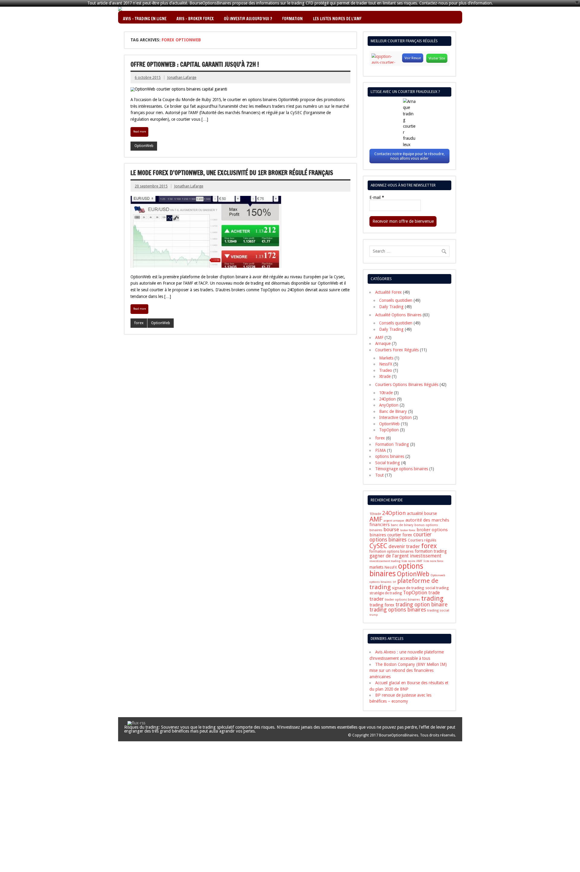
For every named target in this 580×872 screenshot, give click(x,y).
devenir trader (404, 546)
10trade (386, 392)
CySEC (378, 546)
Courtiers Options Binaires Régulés (406, 384)
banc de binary (402, 525)
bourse (391, 529)
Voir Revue (412, 58)
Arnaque (383, 343)
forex (138, 323)
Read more (139, 131)
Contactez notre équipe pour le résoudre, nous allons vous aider (409, 156)
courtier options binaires (400, 537)
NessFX (385, 364)
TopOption (389, 429)
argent (388, 520)
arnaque (398, 520)
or (394, 582)
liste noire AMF (411, 561)
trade (434, 593)
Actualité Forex (388, 292)
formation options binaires (391, 551)
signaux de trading (408, 588)
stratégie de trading (385, 593)
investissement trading (384, 561)
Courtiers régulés (422, 540)
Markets (386, 358)
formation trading (431, 551)
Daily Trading (391, 306)
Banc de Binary (393, 411)
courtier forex (399, 534)
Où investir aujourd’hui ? (248, 18)
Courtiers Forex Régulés (397, 349)
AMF (379, 337)
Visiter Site (437, 58)
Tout (379, 475)
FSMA (380, 450)
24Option (387, 399)
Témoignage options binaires (401, 468)
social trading (437, 588)
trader (376, 599)
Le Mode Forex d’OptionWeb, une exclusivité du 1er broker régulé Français (231, 172)
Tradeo (385, 370)
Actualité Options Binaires (398, 314)
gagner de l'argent (389, 556)
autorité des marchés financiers (409, 522)
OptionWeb (143, 146)
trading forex (381, 604)
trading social (438, 610)
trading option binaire (421, 604)
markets (376, 567)
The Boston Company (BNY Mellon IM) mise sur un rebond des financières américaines (408, 670)
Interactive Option (395, 417)
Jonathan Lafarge (181, 77)
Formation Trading (392, 444)
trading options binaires (397, 610)
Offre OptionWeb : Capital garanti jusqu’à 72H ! (194, 64)
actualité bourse (422, 513)
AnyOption (388, 405)
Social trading (387, 462)
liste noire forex (433, 561)
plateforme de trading (403, 584)
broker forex (407, 530)
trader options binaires (402, 600)
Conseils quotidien (395, 300)
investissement (425, 556)
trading (432, 598)
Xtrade (385, 376)
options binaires (389, 456)
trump (373, 614)
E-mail (376, 198)
